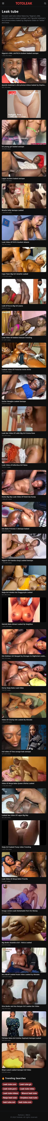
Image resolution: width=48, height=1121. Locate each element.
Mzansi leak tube (29, 1093)
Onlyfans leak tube (28, 1097)
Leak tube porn (10, 1089)
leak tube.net (9, 1102)
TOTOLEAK (24, 3)
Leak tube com (9, 1084)
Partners (21, 1115)
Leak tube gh (25, 1084)
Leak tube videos (10, 1093)
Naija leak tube (10, 1097)
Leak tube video (27, 1089)
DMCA (28, 1115)
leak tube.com (25, 1102)
